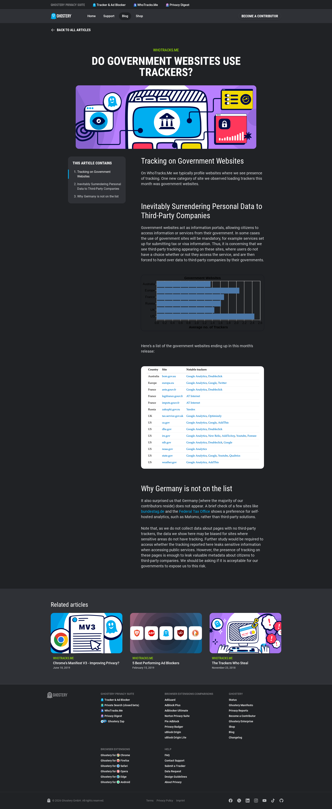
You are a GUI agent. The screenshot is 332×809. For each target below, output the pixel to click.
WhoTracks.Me (147, 5)
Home (91, 16)
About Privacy (173, 782)
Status (233, 699)
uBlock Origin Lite (175, 737)
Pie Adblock (172, 721)
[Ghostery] (61, 16)
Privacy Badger (174, 726)
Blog (125, 16)
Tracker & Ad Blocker (111, 5)
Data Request (173, 771)
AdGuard (170, 699)
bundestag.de (152, 511)
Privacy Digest (179, 5)
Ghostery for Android (115, 782)
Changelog (235, 737)
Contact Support (174, 760)
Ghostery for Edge (114, 776)
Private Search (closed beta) (122, 705)
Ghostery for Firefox (115, 760)
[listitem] (86, 642)
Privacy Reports (238, 710)
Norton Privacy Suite (177, 715)
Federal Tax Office (194, 511)
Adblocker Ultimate (176, 710)
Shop (139, 16)
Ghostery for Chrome (115, 755)
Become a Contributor (260, 16)
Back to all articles (74, 30)
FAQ (167, 755)
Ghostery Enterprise (241, 721)
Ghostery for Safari (114, 765)
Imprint (180, 800)
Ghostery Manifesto (241, 705)
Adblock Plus (172, 705)
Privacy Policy (165, 800)
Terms (150, 800)
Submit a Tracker (175, 765)
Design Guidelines (176, 776)
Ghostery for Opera (114, 771)
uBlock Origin (173, 732)
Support (108, 16)
